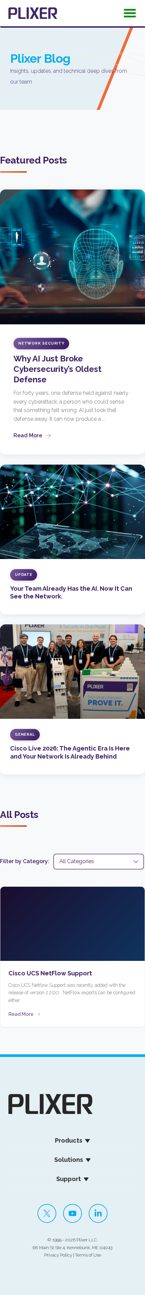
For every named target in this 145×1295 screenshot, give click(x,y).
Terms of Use (88, 1255)
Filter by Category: (24, 861)
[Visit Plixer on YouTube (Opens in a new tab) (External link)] (72, 1213)
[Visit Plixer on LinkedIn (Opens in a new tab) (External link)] (98, 1213)
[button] (130, 15)
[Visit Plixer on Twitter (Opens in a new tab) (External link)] (46, 1213)
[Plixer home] (32, 13)
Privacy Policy (58, 1255)
